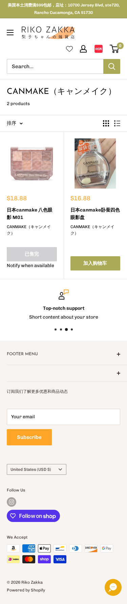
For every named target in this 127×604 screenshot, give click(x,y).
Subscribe (29, 437)
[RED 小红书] (98, 49)
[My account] (83, 49)
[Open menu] (10, 32)
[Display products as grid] (106, 123)
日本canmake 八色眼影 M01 (29, 213)
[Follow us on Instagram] (11, 502)
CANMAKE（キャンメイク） (29, 230)
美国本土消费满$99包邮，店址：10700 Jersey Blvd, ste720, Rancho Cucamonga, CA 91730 (64, 9)
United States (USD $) (30, 469)
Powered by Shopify (26, 590)
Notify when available (30, 265)
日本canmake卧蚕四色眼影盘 (95, 213)
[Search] (111, 66)
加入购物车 (95, 263)
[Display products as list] (117, 123)
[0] (114, 49)
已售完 (32, 254)
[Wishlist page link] (69, 48)
